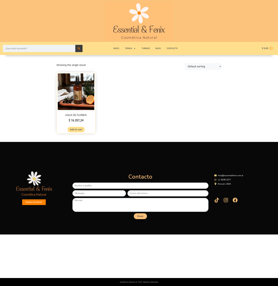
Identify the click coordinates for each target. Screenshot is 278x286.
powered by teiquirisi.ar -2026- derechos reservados (139, 282)
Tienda (128, 48)
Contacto (172, 48)
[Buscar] (79, 48)
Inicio (116, 48)
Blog (158, 48)
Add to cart (76, 129)
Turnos (145, 48)
